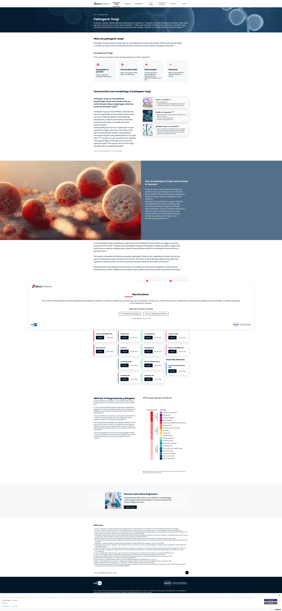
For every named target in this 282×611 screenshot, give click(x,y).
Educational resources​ (162, 3)
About (185, 4)
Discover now (130, 507)
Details (100, 337)
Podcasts (173, 4)
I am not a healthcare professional (156, 314)
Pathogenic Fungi (116, 3)
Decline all (270, 603)
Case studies (150, 3)
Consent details (5, 606)
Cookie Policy (15, 606)
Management (139, 4)
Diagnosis (128, 4)
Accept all (270, 600)
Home (95, 14)
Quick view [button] (109, 337)
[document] (141, 305)
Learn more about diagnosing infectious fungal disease (108, 151)
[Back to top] (187, 572)
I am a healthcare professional (129, 314)
